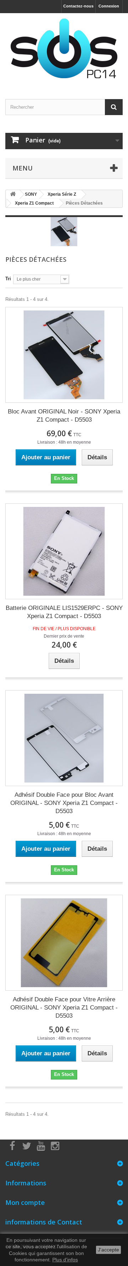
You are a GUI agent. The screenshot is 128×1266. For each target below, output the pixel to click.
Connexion (108, 6)
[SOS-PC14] (64, 49)
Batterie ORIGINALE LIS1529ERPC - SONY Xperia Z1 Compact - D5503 (64, 612)
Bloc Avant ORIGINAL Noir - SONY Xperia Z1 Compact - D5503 (64, 415)
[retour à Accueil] (13, 194)
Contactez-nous (78, 6)
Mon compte (25, 1202)
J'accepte (108, 1250)
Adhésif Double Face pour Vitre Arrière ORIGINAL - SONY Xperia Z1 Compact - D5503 (64, 1007)
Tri (8, 278)
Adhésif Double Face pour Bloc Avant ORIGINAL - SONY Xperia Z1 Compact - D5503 (64, 803)
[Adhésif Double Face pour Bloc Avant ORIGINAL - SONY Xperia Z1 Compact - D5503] (64, 738)
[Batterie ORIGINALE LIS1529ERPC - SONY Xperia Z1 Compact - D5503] (64, 551)
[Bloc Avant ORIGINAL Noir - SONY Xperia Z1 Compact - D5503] (64, 354)
